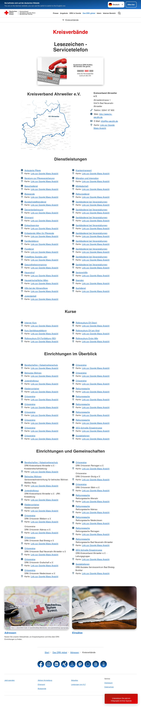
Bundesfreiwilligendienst (35, 201)
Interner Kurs (30, 322)
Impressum (108, 683)
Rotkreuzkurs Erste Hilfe (87, 338)
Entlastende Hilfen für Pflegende (39, 233)
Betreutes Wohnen (32, 372)
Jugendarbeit (30, 295)
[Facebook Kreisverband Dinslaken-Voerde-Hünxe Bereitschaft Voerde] (40, 664)
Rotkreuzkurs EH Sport (86, 322)
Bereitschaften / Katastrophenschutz (41, 364)
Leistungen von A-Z (78, 684)
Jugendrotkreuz (31, 380)
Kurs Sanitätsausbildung (35, 330)
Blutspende (29, 193)
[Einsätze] (104, 607)
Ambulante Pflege (32, 170)
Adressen (10, 633)
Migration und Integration (87, 178)
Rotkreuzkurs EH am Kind (87, 330)
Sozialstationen (82, 435)
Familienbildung (31, 240)
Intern (99, 13)
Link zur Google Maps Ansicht (104, 126)
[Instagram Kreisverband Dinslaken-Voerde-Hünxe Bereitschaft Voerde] (48, 664)
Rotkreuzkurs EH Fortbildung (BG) (40, 338)
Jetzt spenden (9, 680)
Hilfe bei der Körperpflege (36, 288)
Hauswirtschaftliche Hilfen (36, 280)
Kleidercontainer (31, 388)
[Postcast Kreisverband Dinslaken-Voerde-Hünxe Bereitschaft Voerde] (103, 664)
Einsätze (77, 633)
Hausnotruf (29, 272)
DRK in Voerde (75, 13)
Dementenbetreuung (33, 209)
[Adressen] (36, 607)
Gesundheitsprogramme (35, 264)
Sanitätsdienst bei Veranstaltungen (91, 201)
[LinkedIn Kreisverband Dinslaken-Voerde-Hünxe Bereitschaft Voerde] (56, 664)
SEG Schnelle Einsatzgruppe (89, 427)
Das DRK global (89, 13)
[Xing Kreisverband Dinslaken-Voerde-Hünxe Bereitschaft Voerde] (64, 664)
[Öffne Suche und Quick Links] (119, 13)
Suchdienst (81, 288)
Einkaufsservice (31, 225)
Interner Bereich (109, 13)
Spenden (80, 280)
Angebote (64, 13)
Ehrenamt (28, 217)
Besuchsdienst (31, 185)
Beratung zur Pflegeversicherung (39, 178)
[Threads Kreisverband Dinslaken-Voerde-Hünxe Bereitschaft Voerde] (95, 664)
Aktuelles (74, 680)
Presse (55, 13)
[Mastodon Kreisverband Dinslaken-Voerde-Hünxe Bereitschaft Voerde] (80, 664)
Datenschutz (109, 687)
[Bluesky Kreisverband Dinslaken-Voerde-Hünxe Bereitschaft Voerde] (88, 664)
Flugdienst (29, 248)
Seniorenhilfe (82, 272)
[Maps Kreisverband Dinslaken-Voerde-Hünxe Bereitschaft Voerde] (72, 664)
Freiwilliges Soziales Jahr (35, 256)
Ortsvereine (29, 396)
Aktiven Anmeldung (45, 680)
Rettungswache (83, 388)
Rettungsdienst (82, 193)
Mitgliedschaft (82, 185)
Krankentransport (84, 170)
